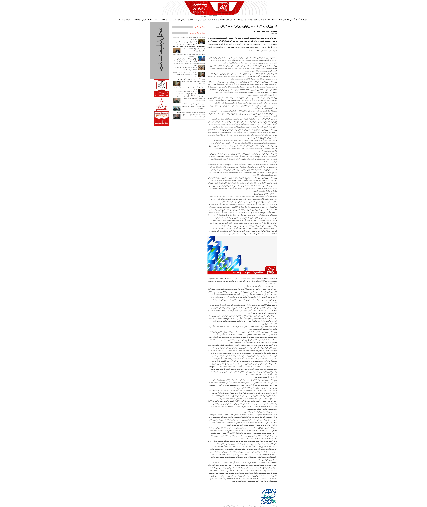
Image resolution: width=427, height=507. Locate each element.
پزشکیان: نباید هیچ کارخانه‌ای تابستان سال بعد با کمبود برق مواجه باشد (189, 46)
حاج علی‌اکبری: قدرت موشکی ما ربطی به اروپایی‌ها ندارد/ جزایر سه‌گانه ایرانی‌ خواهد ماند (189, 55)
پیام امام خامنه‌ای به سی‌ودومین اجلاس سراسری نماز (185, 72)
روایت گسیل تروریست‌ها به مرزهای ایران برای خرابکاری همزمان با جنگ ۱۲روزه (189, 64)
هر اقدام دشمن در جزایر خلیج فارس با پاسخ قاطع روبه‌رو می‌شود (190, 112)
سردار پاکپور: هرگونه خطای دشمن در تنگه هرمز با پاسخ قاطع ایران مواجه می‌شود (189, 88)
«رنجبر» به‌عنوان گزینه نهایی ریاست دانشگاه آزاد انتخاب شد (191, 104)
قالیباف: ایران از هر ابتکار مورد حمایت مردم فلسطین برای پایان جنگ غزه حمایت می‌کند (189, 38)
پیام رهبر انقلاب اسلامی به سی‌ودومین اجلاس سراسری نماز (191, 79)
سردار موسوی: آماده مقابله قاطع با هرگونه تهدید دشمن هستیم (191, 96)
